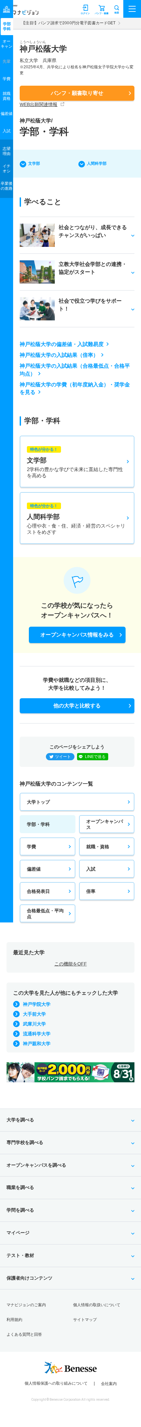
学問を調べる (20, 1210)
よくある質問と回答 (24, 1334)
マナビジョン (20, 12)
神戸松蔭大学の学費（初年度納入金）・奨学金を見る (75, 388)
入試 (90, 869)
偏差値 (34, 869)
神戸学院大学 (36, 1004)
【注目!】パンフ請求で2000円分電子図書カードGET (68, 23)
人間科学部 (97, 163)
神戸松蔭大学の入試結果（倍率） (59, 355)
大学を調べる (20, 1119)
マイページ (18, 1232)
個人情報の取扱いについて (96, 1305)
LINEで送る (95, 756)
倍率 (90, 891)
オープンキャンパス (104, 824)
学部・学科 (38, 824)
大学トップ (38, 802)
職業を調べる (20, 1187)
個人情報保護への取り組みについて (56, 1383)
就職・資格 (97, 846)
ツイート (63, 756)
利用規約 (14, 1319)
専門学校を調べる (25, 1142)
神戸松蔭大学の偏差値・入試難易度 (62, 344)
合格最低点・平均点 (45, 913)
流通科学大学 (36, 1033)
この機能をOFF (70, 963)
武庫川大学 (34, 1024)
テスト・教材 (20, 1255)
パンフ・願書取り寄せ (77, 93)
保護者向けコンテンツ (29, 1278)
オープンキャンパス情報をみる (77, 635)
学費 (31, 846)
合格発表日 (38, 891)
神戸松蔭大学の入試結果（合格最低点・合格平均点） (75, 370)
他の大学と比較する (77, 705)
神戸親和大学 (36, 1043)
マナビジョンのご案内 (26, 1305)
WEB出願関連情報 (38, 104)
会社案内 (109, 1383)
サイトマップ (85, 1319)
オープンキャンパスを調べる (36, 1165)
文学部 (34, 163)
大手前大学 (34, 1014)
